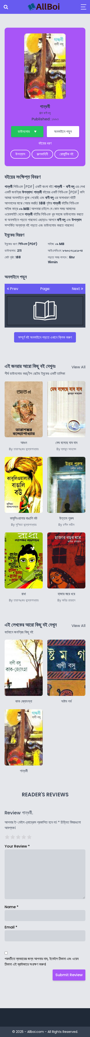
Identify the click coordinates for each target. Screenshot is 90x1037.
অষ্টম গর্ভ (66, 701)
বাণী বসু (47, 113)
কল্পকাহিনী (42, 154)
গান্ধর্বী (24, 771)
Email (11, 927)
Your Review (17, 846)
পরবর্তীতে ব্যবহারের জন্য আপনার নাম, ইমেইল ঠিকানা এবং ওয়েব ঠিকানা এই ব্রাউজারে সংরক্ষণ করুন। (41, 961)
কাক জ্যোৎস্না (23, 701)
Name (11, 907)
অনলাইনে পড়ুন (63, 131)
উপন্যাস (20, 154)
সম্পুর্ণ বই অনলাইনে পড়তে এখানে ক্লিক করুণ (45, 337)
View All (78, 367)
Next (76, 288)
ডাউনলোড (24, 131)
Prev (13, 288)
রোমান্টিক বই (66, 154)
